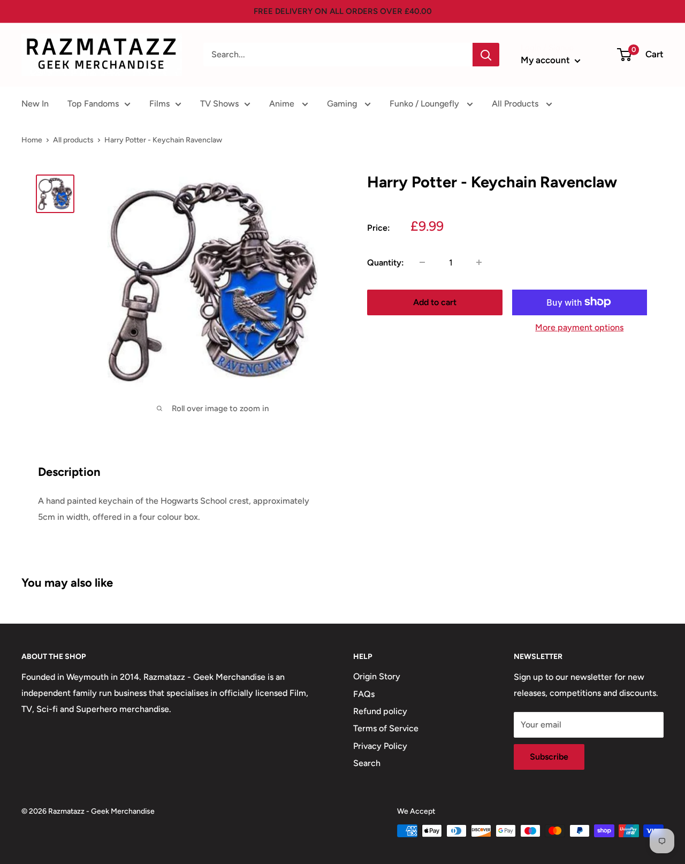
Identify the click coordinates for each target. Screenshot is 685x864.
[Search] (486, 54)
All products (73, 140)
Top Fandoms (93, 103)
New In (35, 103)
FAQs (364, 694)
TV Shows (219, 103)
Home (31, 140)
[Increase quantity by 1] (479, 262)
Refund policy (380, 711)
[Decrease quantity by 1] (422, 262)
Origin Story (376, 676)
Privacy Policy (380, 746)
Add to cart (434, 302)
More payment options (579, 327)
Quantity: (385, 262)
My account (546, 60)
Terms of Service (385, 728)
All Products (516, 103)
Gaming (343, 103)
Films (159, 103)
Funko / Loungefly (425, 103)
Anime (282, 103)
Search (366, 763)
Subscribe (549, 757)
